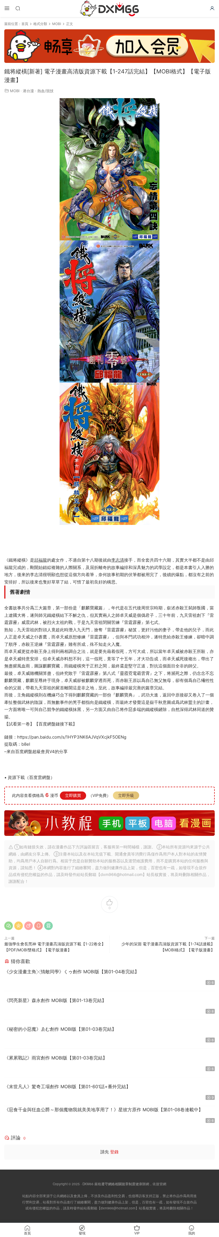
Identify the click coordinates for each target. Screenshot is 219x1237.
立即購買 (73, 795)
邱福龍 (40, 560)
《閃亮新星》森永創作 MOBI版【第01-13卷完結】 (55, 1000)
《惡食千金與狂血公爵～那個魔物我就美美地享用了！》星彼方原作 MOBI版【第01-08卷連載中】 (103, 1109)
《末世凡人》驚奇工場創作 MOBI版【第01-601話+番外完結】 (67, 1086)
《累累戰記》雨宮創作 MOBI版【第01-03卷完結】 (55, 1058)
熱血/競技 (45, 90)
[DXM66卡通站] (109, 8)
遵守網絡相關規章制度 (118, 1184)
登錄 (114, 1151)
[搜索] (17, 8)
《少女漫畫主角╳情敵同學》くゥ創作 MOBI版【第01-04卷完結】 (71, 971)
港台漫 (28, 90)
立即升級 (126, 795)
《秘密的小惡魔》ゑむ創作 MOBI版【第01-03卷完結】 (60, 1029)
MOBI (14, 90)
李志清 (117, 560)
